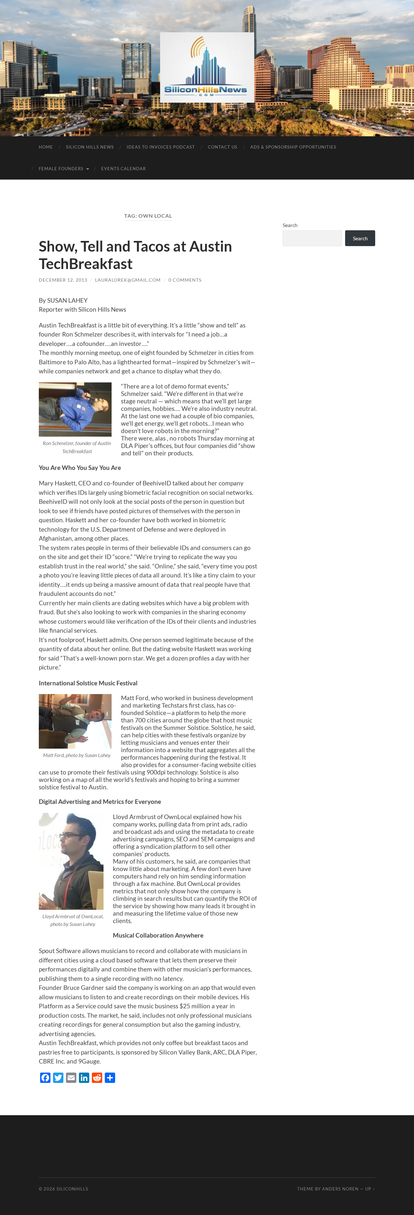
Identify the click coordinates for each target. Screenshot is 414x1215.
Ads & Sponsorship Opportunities (293, 147)
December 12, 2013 (63, 280)
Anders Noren (340, 1188)
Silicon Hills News (90, 147)
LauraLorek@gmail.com (128, 280)
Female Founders (61, 168)
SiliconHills (72, 1188)
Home (46, 147)
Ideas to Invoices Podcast (161, 147)
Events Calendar (123, 168)
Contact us (222, 147)
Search (290, 225)
